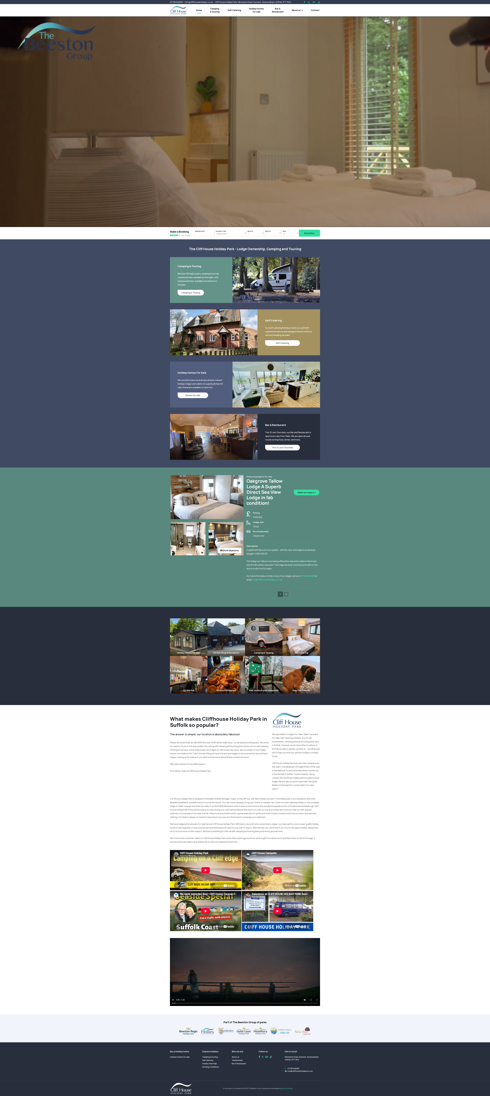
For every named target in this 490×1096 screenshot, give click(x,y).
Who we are (237, 1051)
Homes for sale (192, 395)
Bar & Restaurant (278, 10)
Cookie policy (238, 1088)
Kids (284, 231)
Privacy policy (228, 1088)
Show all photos (230, 550)
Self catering (207, 1060)
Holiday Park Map (209, 1063)
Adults (268, 231)
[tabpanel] (245, 531)
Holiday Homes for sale (180, 1057)
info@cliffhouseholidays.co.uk (199, 2)
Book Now (309, 233)
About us (296, 10)
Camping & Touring (190, 292)
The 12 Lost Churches (282, 447)
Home (199, 10)
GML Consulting (286, 1088)
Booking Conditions (210, 1067)
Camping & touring (214, 10)
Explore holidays (210, 1051)
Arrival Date (200, 231)
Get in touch (291, 1051)
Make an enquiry (306, 492)
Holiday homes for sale (256, 10)
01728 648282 (176, 2)
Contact (315, 10)
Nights (250, 231)
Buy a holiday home (179, 1051)
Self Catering (234, 10)
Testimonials (237, 1060)
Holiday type (221, 231)
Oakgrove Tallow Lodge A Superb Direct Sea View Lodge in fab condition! (265, 492)
